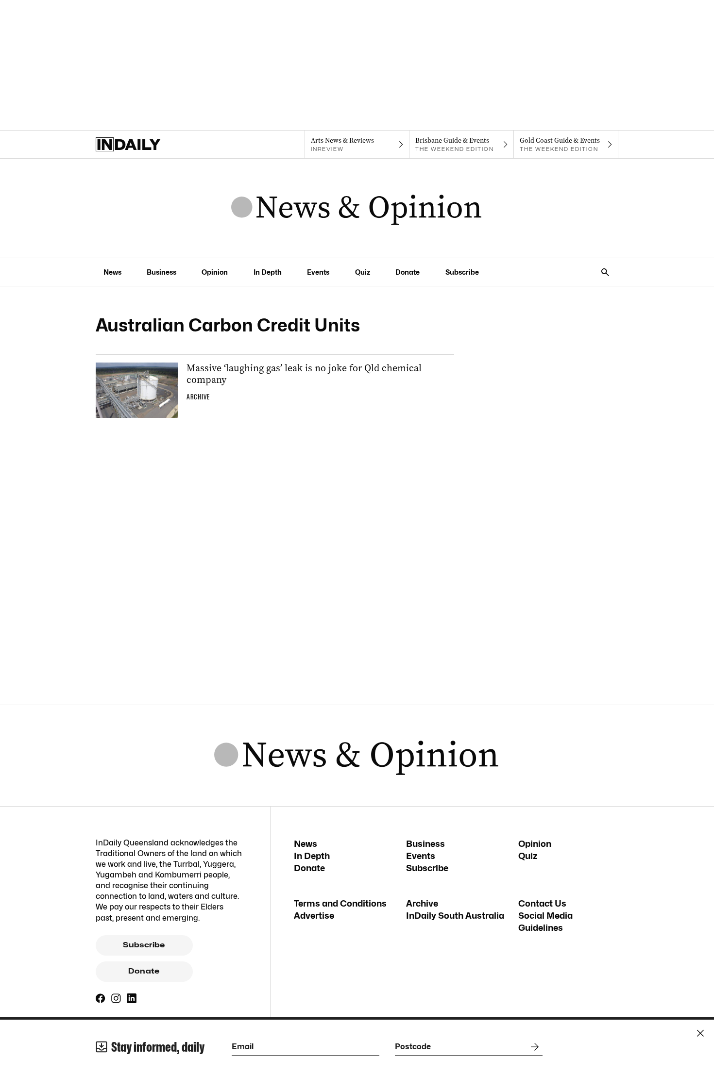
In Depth (268, 272)
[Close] (700, 1033)
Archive (422, 903)
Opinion (215, 272)
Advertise (314, 915)
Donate (407, 272)
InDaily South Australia (455, 915)
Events (318, 272)
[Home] (148, 144)
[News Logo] (356, 208)
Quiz (362, 272)
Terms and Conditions (340, 903)
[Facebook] (100, 998)
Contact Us (542, 903)
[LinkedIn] (131, 998)
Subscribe (462, 272)
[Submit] (533, 1047)
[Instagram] (116, 998)
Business (161, 272)
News (112, 272)
